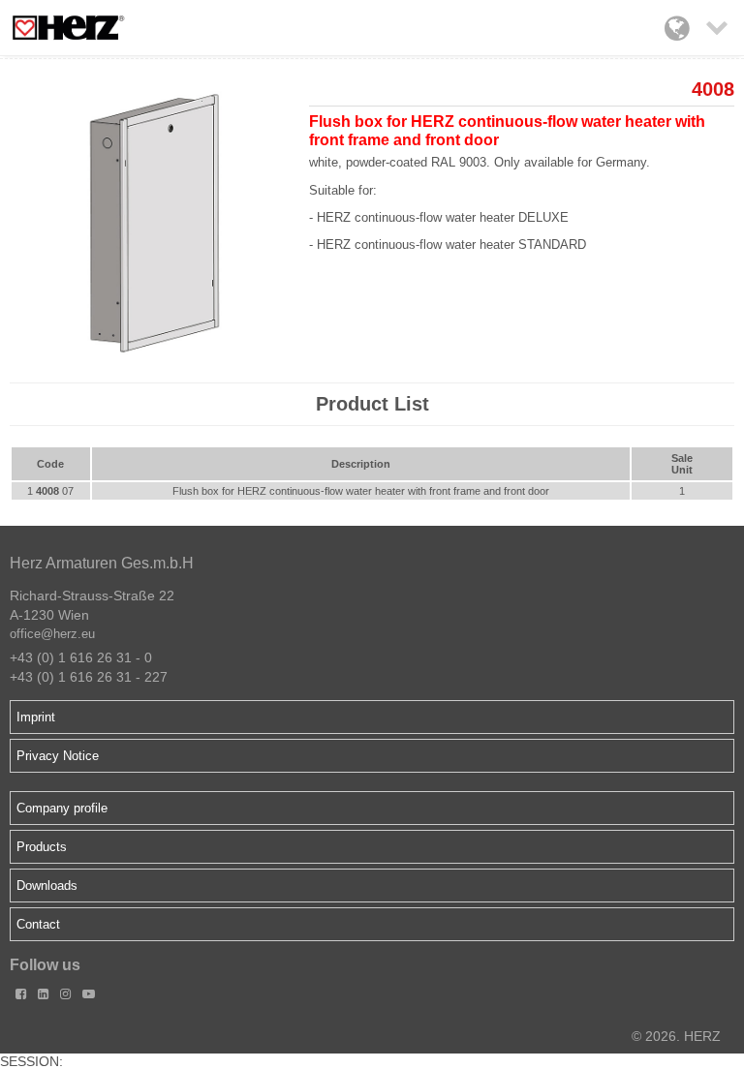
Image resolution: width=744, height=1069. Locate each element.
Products (41, 847)
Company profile (62, 808)
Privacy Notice (57, 755)
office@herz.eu (52, 633)
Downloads (47, 885)
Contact (38, 924)
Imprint (35, 717)
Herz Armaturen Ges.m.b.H (102, 563)
